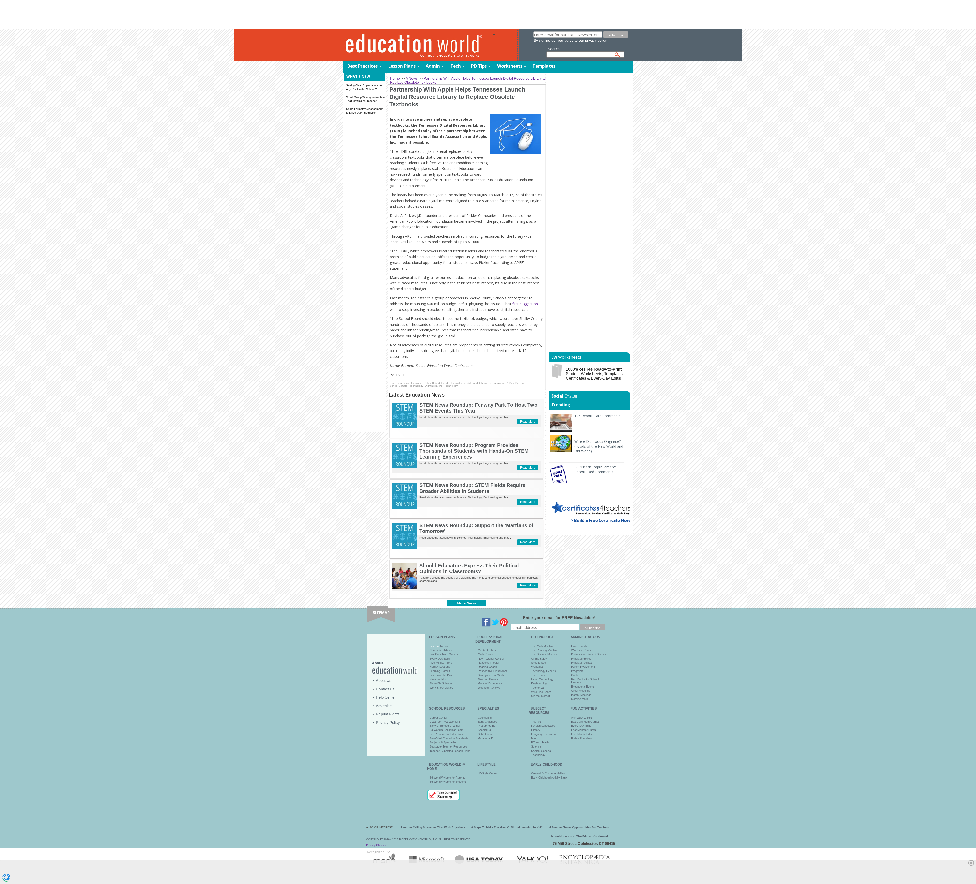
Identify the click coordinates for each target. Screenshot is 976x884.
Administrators (433, 385)
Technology (416, 385)
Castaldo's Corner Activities (548, 773)
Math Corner (485, 654)
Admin (433, 66)
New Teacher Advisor (491, 658)
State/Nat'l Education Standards (449, 738)
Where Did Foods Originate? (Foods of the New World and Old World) (598, 446)
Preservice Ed (486, 725)
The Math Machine (542, 646)
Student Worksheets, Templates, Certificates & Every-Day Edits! (595, 373)
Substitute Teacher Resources (448, 746)
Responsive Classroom (492, 671)
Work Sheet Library (441, 687)
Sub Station (485, 734)
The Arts (536, 721)
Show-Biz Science (441, 683)
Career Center (438, 717)
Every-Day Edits (440, 658)
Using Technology (542, 679)
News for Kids (438, 679)
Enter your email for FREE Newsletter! (559, 618)
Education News (399, 383)
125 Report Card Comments (597, 415)
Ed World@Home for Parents (447, 777)
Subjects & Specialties (443, 742)
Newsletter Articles (441, 650)
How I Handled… (581, 646)
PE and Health (540, 742)
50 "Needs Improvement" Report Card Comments (595, 469)
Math (534, 738)
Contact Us (385, 689)
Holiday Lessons (440, 666)
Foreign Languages (543, 725)
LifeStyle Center (487, 773)
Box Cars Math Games (444, 654)
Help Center (386, 697)
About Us (383, 680)
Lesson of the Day (441, 675)
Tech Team (538, 675)
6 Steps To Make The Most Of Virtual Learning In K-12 (507, 827)
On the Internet (540, 695)
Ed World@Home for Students (448, 781)
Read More (528, 421)
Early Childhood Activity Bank (549, 777)
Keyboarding (539, 683)
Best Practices (362, 66)
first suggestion (524, 303)
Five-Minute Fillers (441, 662)
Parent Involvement (583, 666)
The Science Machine (544, 654)
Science (536, 746)
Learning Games (440, 671)
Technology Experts (543, 671)
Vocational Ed (486, 738)
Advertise (384, 706)
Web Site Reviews (489, 687)
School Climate (398, 385)
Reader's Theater (488, 662)
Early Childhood (487, 721)
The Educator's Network (592, 836)
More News (466, 603)
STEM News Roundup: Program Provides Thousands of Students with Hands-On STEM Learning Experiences (474, 451)
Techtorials (538, 687)
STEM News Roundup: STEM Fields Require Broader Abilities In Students (472, 488)
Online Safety (539, 658)
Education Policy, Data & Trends (430, 383)
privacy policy (595, 40)
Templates (543, 66)
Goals (574, 675)
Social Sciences (541, 750)
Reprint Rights (388, 714)
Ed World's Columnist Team (446, 729)
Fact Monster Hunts (583, 729)
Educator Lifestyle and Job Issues (471, 383)
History (535, 729)
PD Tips (479, 66)
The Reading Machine (544, 650)
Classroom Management (445, 721)
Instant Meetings (581, 694)
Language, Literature (544, 734)
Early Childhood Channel (445, 725)
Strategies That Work (491, 675)
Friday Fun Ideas (581, 738)
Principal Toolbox (581, 662)
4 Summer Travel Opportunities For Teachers (579, 827)
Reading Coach (487, 666)
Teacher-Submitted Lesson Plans (450, 750)
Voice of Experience (490, 683)
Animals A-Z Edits (582, 717)
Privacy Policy (388, 722)
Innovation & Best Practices (510, 383)
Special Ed (484, 729)
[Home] (418, 45)
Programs (577, 671)
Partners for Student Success (589, 654)
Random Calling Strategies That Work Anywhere (433, 827)
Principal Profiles (581, 658)
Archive (444, 646)
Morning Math (579, 698)
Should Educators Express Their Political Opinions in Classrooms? (469, 568)
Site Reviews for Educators (446, 734)
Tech (455, 66)
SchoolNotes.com (562, 836)
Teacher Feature (488, 679)
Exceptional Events (583, 686)
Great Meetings (580, 690)
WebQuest (537, 666)
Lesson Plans (402, 66)
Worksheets (509, 66)
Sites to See (538, 662)
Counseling (485, 717)
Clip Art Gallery (487, 650)
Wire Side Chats (541, 691)
